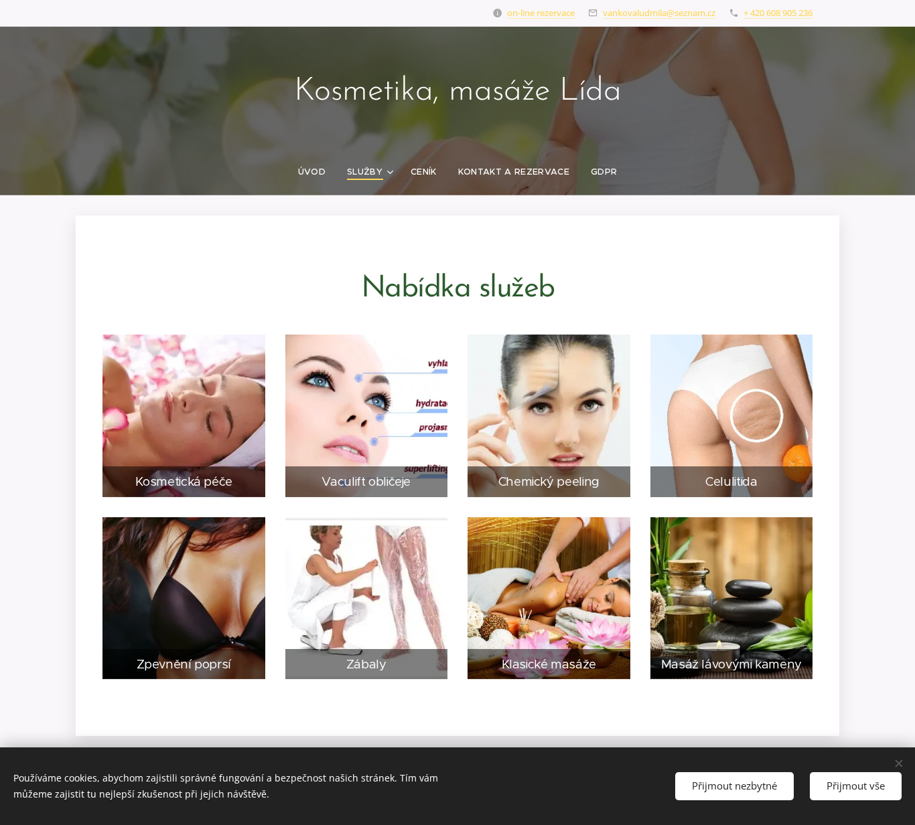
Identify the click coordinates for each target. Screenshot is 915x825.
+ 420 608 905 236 (778, 13)
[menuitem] (317, 172)
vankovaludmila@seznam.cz (659, 13)
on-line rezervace (541, 13)
